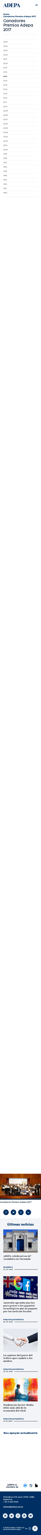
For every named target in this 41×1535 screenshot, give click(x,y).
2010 (5, 107)
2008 (5, 115)
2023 (5, 51)
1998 (5, 158)
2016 (5, 81)
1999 (5, 154)
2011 (5, 102)
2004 (5, 132)
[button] (36, 5)
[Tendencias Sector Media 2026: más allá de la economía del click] (20, 1389)
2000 (5, 150)
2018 (5, 72)
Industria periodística (13, 1319)
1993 (5, 180)
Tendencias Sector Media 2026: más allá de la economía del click (18, 1408)
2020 (5, 63)
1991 (5, 189)
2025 (5, 42)
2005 (5, 128)
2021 (5, 59)
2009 (5, 111)
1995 (5, 171)
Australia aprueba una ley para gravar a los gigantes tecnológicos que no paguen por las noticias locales (20, 1307)
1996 (5, 167)
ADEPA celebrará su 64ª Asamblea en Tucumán (17, 1258)
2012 (5, 98)
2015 (5, 85)
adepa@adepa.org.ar (13, 1506)
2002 (5, 141)
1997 (5, 163)
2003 (5, 137)
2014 (5, 89)
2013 (5, 94)
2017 (5, 76)
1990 (5, 193)
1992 (5, 184)
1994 (5, 176)
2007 (5, 120)
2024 (5, 46)
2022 (5, 55)
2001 (5, 145)
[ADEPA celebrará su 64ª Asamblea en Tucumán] (20, 1241)
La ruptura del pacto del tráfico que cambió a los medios (18, 1358)
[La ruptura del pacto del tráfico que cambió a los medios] (20, 1340)
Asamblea (8, 1267)
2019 (5, 68)
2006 (5, 124)
